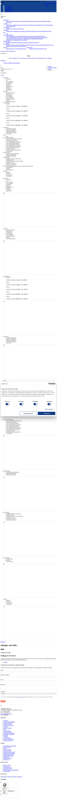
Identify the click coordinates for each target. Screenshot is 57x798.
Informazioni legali (7, 767)
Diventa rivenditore (7, 63)
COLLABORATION (8, 419)
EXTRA (5, 599)
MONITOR (6, 178)
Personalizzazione (7, 749)
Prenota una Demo (7, 724)
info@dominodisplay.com (6, 713)
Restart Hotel (6, 757)
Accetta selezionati (28, 413)
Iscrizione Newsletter (8, 740)
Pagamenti (5, 735)
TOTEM (5, 228)
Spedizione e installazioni (8, 734)
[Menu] (7, 782)
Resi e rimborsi (6, 771)
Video (4, 729)
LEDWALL (6, 336)
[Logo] (2, 75)
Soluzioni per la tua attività (9, 752)
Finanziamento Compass (8, 733)
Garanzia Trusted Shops (8, 739)
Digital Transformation (8, 755)
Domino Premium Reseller (50, 3)
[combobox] (7, 69)
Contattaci (5, 720)
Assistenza (47, 6)
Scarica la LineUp (7, 750)
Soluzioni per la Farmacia (9, 753)
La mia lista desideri (52, 67)
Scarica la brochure (7, 728)
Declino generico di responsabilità (10, 770)
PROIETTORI (6, 471)
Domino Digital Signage (8, 754)
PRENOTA (3, 60)
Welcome (3, 51)
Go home (5, 662)
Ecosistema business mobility (9, 745)
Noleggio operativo (7, 731)
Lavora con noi (6, 730)
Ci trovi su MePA (7, 738)
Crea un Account (8, 51)
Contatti (46, 4)
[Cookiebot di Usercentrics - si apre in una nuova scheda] (49, 384)
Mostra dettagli (49, 409)
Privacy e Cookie (7, 765)
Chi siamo (5, 726)
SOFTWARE (6, 512)
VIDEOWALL (6, 276)
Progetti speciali (6, 747)
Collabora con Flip (7, 758)
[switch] (21, 404)
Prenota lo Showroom (8, 723)
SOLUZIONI (6, 557)
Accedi (13, 51)
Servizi (4, 748)
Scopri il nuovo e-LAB (8, 725)
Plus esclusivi (6, 759)
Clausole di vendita (7, 768)
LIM (4, 380)
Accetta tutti (46, 413)
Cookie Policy (6, 766)
